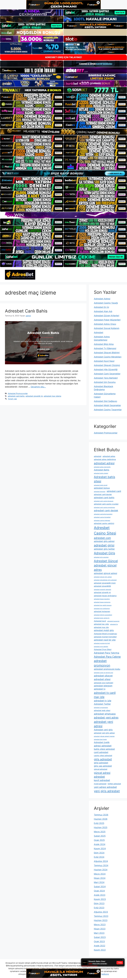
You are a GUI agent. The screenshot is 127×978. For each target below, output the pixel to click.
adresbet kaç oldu (101, 624)
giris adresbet (103, 759)
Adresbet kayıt (100, 621)
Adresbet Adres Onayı (105, 324)
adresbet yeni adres (106, 717)
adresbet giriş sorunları (101, 557)
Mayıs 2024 (100, 874)
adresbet (97, 456)
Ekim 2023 (99, 903)
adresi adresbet (102, 745)
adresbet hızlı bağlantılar (102, 608)
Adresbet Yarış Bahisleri (106, 378)
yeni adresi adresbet (105, 787)
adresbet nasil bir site (105, 640)
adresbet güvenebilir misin (105, 583)
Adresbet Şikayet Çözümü (107, 365)
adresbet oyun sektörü (101, 646)
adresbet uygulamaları (101, 707)
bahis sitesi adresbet (104, 749)
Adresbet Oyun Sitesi (102, 649)
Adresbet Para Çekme (107, 656)
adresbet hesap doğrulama (105, 596)
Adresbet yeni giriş (103, 729)
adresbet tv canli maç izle (105, 694)
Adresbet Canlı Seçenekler (107, 373)
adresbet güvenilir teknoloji (102, 589)
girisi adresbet (101, 763)
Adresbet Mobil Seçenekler (107, 405)
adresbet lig (114, 624)
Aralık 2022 (99, 945)
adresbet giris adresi (104, 541)
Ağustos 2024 (101, 861)
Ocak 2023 (99, 941)
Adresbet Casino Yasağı (106, 303)
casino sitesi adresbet (103, 755)
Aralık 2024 (99, 844)
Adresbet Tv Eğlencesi (105, 348)
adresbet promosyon (102, 663)
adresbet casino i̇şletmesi (102, 520)
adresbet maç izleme (52, 396)
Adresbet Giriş (104, 553)
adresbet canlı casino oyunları (106, 504)
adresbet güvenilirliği (102, 586)
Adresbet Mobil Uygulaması (105, 634)
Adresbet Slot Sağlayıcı (105, 401)
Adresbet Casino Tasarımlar (108, 409)
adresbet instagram (102, 611)
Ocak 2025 (99, 840)
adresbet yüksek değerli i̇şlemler (104, 736)
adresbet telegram (103, 686)
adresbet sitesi (102, 679)
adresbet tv (99, 689)
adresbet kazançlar (113, 621)
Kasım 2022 (100, 950)
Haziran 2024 (100, 869)
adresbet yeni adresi (103, 724)
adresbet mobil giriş (104, 630)
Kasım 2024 (100, 848)
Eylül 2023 (99, 907)
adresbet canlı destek (106, 510)
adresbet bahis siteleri (101, 473)
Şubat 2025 (100, 836)
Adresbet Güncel (106, 561)
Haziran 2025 (100, 827)
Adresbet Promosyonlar (18, 393)
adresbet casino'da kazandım (103, 514)
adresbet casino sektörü (104, 523)
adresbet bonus (102, 488)
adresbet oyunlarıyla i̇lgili (102, 643)
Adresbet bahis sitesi (104, 479)
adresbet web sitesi (102, 710)
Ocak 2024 (99, 891)
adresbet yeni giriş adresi (104, 733)
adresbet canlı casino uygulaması (104, 507)
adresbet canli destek (103, 494)
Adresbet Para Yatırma (106, 652)
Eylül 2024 (99, 857)
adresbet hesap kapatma (102, 599)
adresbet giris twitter (104, 549)
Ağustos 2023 (101, 912)
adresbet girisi (104, 545)
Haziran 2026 (100, 819)
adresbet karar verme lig (101, 618)
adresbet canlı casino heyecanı (103, 501)
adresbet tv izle (102, 700)
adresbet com (102, 537)
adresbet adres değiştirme (105, 459)
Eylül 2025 (99, 823)
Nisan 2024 (99, 878)
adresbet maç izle (101, 627)
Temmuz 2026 (101, 815)
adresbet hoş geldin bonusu (102, 605)
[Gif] (63, 132)
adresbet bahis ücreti (100, 485)
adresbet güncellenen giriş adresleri (105, 580)
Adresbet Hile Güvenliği (105, 369)
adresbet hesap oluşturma (102, 602)
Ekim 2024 (99, 853)
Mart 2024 (99, 882)
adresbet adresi (104, 463)
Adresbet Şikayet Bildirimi (107, 352)
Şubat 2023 (100, 937)
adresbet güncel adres (105, 567)
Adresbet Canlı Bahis (26, 310)
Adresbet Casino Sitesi (105, 530)
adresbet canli (114, 491)
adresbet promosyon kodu (107, 669)
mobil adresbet (100, 784)
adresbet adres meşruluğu (102, 467)
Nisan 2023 (99, 929)
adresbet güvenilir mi (34, 396)
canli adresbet (101, 752)
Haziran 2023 (100, 920)
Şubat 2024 (100, 886)
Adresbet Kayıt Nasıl (104, 361)
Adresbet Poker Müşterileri (107, 320)
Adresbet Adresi (102, 298)
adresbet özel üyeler (100, 739)
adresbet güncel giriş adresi (103, 577)
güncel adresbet (100, 769)
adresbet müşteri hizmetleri (105, 637)
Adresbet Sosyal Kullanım (106, 328)
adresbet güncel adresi (105, 573)
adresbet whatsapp (105, 713)
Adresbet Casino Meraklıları (107, 357)
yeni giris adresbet (107, 791)
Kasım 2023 (100, 899)
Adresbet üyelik (102, 742)
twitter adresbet (114, 784)
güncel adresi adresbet (102, 774)
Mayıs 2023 (100, 924)
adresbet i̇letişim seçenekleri (103, 615)
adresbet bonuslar (99, 491)
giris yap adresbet (103, 766)
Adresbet (98, 332)
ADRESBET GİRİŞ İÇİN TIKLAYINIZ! (63, 57)
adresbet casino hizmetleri (102, 517)
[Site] (31, 97)
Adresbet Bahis (101, 470)
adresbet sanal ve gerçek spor (103, 672)
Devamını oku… (38, 387)
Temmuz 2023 (101, 916)
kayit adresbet (102, 780)
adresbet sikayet (103, 675)
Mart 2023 (99, 933)
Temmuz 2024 (101, 865)
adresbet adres (109, 456)
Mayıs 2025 (99, 831)
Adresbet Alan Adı (103, 311)
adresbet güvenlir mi (102, 592)
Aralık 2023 (99, 895)
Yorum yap (12, 399)
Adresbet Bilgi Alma (104, 344)
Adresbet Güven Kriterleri (106, 315)
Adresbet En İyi (101, 307)
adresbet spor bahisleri (103, 683)
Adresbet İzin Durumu (105, 382)
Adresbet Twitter (102, 704)
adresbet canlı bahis (16, 396)
